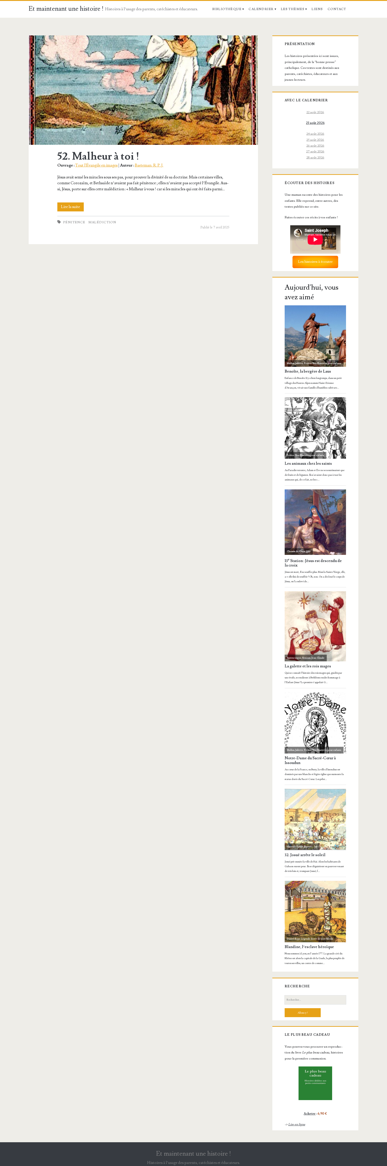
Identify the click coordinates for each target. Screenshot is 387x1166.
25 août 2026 (315, 140)
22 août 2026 (315, 112)
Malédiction (102, 222)
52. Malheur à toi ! (143, 90)
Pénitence (74, 222)
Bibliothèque (226, 9)
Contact (337, 9)
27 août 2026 (315, 151)
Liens (317, 9)
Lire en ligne (296, 1124)
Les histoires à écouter (315, 261)
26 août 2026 (315, 145)
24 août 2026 (315, 134)
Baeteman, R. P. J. (149, 165)
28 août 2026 (315, 157)
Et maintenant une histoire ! (66, 9)
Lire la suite (72, 207)
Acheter (310, 1114)
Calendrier (261, 9)
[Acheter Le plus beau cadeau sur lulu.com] (315, 1083)
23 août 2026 (315, 123)
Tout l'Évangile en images (96, 165)
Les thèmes (292, 9)
